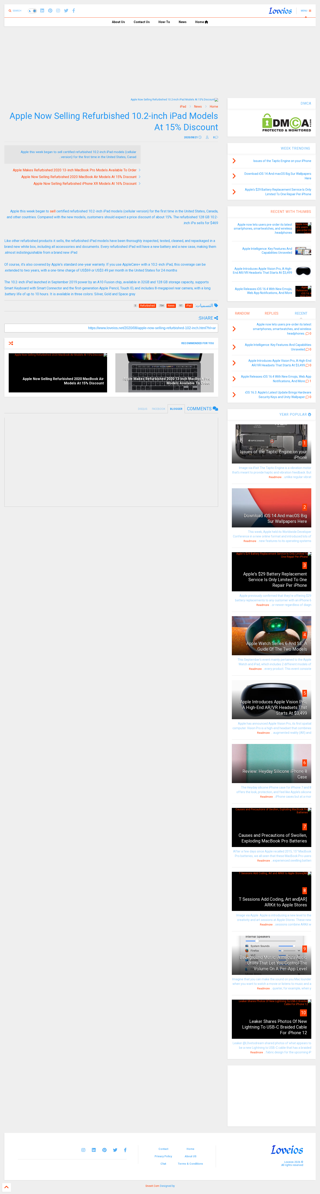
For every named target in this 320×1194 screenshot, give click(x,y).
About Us (118, 22)
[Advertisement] (160, 58)
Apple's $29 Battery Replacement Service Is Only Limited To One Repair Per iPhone (275, 579)
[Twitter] (115, 1150)
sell (53, 211)
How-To (164, 22)
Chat (163, 1163)
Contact (163, 1149)
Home (200, 22)
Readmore (275, 477)
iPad (183, 106)
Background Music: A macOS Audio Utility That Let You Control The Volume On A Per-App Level (273, 963)
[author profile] (207, 137)
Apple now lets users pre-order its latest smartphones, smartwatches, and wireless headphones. (263, 228)
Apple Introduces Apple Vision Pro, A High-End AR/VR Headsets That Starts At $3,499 (273, 707)
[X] (66, 11)
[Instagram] (58, 11)
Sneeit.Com (152, 1185)
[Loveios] (280, 12)
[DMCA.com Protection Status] (286, 130)
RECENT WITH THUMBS (291, 212)
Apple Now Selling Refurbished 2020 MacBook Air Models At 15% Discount (78, 177)
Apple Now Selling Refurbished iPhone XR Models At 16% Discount (85, 184)
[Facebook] (73, 11)
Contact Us (142, 22)
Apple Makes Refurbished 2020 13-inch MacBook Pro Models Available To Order (74, 170)
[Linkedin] (42, 11)
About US (190, 1156)
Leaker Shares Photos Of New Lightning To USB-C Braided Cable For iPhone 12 (274, 1027)
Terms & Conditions (190, 1163)
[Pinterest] (50, 11)
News (183, 22)
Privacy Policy (163, 1156)
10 (303, 1012)
